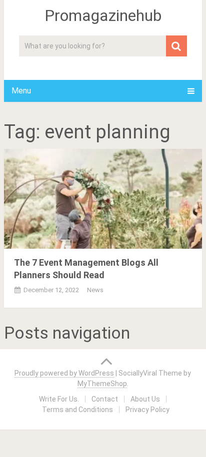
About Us (145, 399)
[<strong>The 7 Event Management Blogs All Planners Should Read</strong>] (103, 199)
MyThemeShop (102, 384)
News (95, 290)
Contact (105, 399)
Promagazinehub (103, 15)
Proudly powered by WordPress (64, 373)
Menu (21, 90)
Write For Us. (59, 399)
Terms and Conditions (77, 410)
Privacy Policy (148, 410)
